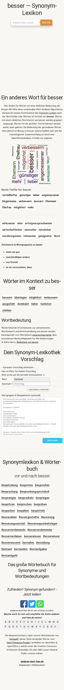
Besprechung (9, 491)
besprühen (40, 504)
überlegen (20, 297)
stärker (6, 310)
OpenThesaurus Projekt (18, 642)
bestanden (20, 549)
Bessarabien (9, 517)
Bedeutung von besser (27, 342)
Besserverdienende (13, 529)
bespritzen (8, 504)
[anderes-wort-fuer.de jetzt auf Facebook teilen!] (24, 607)
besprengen (8, 497)
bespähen (23, 510)
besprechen (42, 485)
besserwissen (32, 536)
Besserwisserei (10, 542)
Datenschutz (38, 665)
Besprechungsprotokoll (34, 491)
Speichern (52, 440)
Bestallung (43, 542)
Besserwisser (51, 536)
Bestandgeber (38, 549)
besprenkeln (25, 497)
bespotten (26, 485)
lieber (34, 303)
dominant (23, 303)
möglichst (35, 297)
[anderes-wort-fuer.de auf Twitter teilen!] (32, 607)
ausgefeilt (8, 303)
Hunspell (14, 639)
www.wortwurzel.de (41, 335)
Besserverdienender (40, 529)
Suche (46, 22)
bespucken (8, 510)
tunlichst (45, 303)
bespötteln (38, 510)
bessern (7, 297)
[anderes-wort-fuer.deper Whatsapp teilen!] (40, 607)
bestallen (28, 542)
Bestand (6, 549)
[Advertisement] (32, 61)
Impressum (24, 665)
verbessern (51, 297)
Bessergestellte (29, 517)
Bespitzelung (9, 485)
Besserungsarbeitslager (42, 523)
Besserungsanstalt (13, 523)
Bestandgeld (9, 555)
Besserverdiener (11, 536)
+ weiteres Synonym (38, 390)
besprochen (24, 504)
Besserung (47, 517)
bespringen (42, 497)
